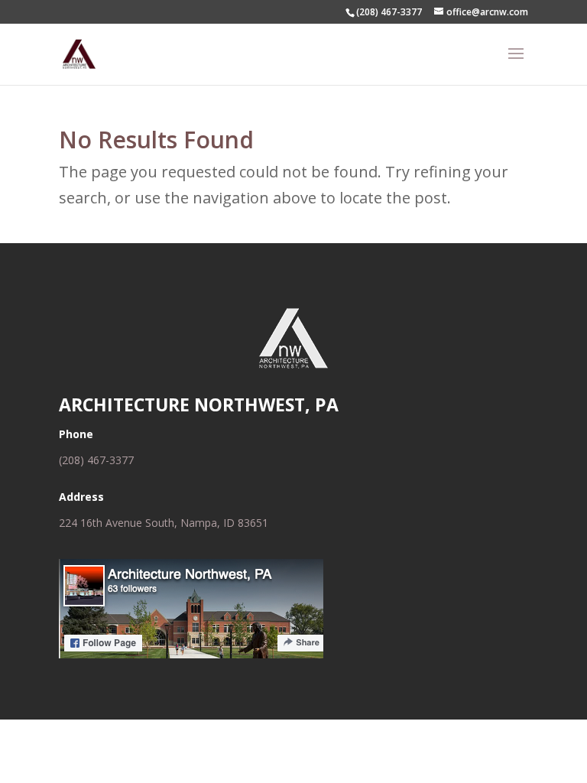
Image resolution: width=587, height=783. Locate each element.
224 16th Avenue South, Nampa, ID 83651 (163, 522)
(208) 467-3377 (96, 460)
